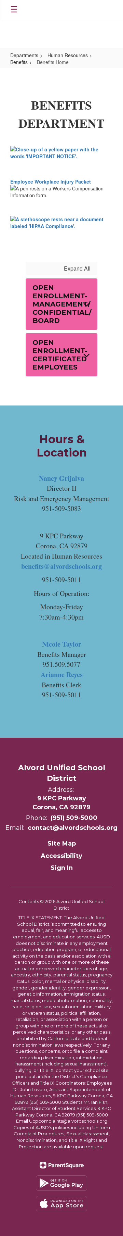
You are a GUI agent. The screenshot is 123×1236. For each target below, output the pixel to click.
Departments (24, 55)
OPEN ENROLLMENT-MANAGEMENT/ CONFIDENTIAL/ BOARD (62, 304)
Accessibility (61, 856)
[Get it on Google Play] (61, 1183)
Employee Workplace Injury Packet (50, 181)
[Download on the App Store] (61, 1203)
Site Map (61, 843)
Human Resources (67, 55)
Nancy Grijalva (61, 478)
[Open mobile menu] (14, 10)
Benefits (19, 62)
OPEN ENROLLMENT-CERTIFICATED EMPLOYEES (59, 354)
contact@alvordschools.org (73, 828)
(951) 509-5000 (74, 818)
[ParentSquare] (61, 1165)
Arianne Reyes (62, 674)
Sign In (62, 868)
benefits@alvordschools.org (61, 566)
